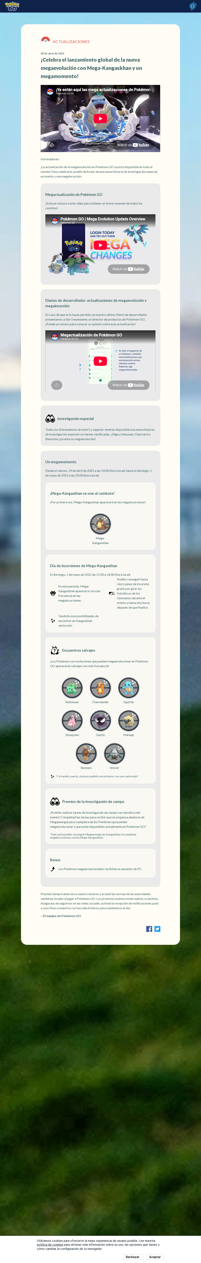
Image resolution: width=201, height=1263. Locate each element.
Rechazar (132, 1257)
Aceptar (155, 1257)
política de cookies (50, 1245)
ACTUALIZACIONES (71, 41)
